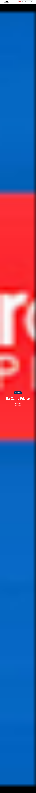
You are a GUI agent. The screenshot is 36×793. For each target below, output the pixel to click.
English (23, 1)
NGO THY (18, 404)
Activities (18, 393)
